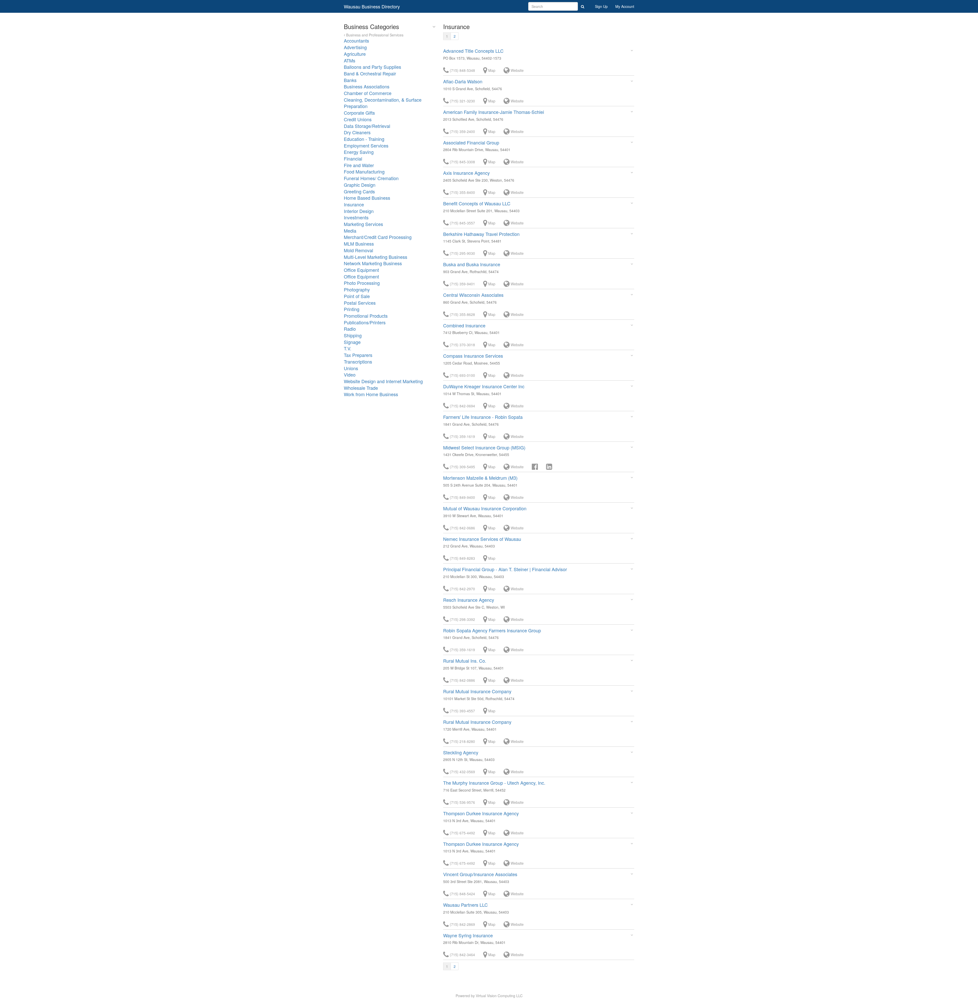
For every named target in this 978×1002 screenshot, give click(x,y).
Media (350, 230)
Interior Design (359, 211)
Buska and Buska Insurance (471, 264)
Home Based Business (367, 197)
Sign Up (601, 6)
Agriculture (355, 53)
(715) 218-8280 (462, 741)
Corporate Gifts (359, 112)
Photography (357, 289)
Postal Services (360, 302)
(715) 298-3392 (462, 619)
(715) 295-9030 (462, 253)
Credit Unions (358, 119)
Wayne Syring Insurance (468, 935)
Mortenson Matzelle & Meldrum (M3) (480, 477)
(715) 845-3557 (462, 222)
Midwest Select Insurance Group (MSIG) (484, 447)
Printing (351, 309)
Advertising (355, 47)
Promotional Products (366, 315)
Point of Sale (357, 296)
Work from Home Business (371, 394)
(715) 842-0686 (462, 527)
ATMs (349, 60)
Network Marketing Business (373, 263)
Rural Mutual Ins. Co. (464, 660)
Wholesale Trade (361, 387)
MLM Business (359, 243)
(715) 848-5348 (462, 70)
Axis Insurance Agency (466, 172)
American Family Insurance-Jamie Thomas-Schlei (493, 112)
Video (350, 374)
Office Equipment (361, 269)
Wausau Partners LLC (465, 904)
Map (491, 70)
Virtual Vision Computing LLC (499, 995)
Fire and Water (359, 165)
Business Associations (366, 86)
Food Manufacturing (364, 171)
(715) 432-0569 (462, 771)
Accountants (356, 40)
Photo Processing (362, 282)
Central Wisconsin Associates (473, 294)
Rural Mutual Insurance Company (477, 691)
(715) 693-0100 (462, 375)
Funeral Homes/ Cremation (371, 178)
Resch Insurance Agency (468, 599)
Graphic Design (359, 184)
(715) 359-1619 (462, 436)
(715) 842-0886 (462, 680)
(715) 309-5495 (462, 466)
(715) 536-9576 (462, 802)
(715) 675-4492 (462, 832)
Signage (352, 342)
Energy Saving (359, 152)
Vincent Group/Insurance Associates (480, 874)
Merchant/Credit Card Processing (378, 237)
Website (517, 70)
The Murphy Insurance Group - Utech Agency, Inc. (494, 782)
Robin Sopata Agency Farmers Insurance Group (492, 630)
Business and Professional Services (374, 34)
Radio (350, 328)
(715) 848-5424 (462, 893)
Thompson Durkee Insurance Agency (481, 813)
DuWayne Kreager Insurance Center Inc (483, 386)
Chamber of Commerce (367, 93)
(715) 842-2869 (462, 924)
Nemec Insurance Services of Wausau (482, 539)
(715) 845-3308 (462, 161)
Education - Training (364, 139)
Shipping (353, 335)
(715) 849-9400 (462, 497)
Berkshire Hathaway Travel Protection (481, 234)
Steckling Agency (460, 752)
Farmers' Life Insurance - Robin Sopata (483, 416)
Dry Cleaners (357, 132)
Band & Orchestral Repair (370, 73)
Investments (356, 217)
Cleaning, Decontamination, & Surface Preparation (383, 103)
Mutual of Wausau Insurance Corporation (484, 508)
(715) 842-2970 (462, 588)
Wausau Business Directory (372, 6)
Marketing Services (363, 224)
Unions (351, 368)
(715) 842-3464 (462, 954)
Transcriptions (358, 361)
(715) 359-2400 (462, 131)
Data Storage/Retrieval (367, 126)
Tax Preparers (358, 355)
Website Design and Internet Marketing (383, 381)
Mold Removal (358, 250)
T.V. (347, 348)
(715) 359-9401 (462, 283)
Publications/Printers (365, 322)
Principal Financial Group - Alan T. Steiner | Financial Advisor (505, 569)
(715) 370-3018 (462, 344)
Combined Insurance (464, 325)
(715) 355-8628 (462, 314)
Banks (350, 80)
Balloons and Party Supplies (372, 66)
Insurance (354, 204)
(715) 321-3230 (462, 100)
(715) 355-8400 (462, 192)
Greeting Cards (359, 191)
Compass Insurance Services (473, 355)
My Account (624, 6)
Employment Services (366, 145)
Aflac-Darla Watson (462, 81)
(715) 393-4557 (462, 710)
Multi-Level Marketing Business (375, 256)
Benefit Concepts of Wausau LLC (476, 203)
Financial (353, 158)
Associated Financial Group (471, 142)
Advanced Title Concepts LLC (473, 50)
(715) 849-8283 (462, 558)
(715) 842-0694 (462, 405)
